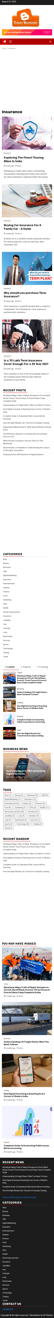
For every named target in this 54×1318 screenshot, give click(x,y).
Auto (5, 559)
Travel (5, 657)
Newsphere (35, 1315)
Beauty (6, 563)
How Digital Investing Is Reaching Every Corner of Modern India (32, 707)
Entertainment (9, 583)
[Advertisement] (27, 80)
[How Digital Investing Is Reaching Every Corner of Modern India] (9, 705)
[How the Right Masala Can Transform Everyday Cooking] (9, 733)
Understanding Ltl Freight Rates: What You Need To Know (26, 405)
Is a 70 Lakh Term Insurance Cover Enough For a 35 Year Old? (26, 362)
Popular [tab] (27, 667)
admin (19, 166)
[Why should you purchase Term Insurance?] (27, 268)
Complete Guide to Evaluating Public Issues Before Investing (31, 721)
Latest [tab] (11, 667)
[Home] (4, 41)
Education (7, 579)
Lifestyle (6, 628)
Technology (8, 648)
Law (5, 624)
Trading (6, 653)
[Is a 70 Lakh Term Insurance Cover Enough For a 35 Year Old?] (27, 336)
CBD (5, 571)
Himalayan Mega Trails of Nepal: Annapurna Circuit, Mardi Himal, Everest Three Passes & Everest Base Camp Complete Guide (26, 398)
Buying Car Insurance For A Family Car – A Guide (22, 226)
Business (7, 567)
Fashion (6, 588)
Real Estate (7, 636)
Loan (5, 632)
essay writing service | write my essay (19, 1197)
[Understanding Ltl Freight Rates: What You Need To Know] (9, 692)
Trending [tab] (43, 667)
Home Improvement (11, 612)
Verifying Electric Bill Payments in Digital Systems (23, 454)
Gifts (5, 604)
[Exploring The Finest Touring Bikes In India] (27, 133)
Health (5, 608)
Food (5, 596)
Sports (6, 644)
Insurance (7, 153)
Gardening (7, 600)
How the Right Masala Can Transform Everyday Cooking (26, 423)
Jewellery (7, 620)
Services (6, 640)
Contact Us (8, 1309)
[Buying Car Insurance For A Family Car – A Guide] (27, 200)
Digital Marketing (10, 575)
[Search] (50, 41)
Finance (6, 592)
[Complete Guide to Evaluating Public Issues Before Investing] (9, 719)
